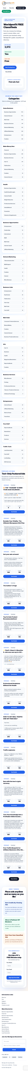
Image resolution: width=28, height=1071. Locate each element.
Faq (3, 999)
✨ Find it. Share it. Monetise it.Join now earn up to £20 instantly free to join (13, 652)
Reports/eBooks (5, 1031)
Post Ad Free (6, 11)
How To (3, 1025)
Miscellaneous (5, 1027)
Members (4, 1003)
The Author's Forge (10, 586)
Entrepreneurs (5, 1017)
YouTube (20, 1057)
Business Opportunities (7, 1011)
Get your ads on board (11, 554)
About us (4, 997)
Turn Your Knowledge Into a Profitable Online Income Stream (12, 816)
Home (4, 8)
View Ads (11, 8)
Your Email (9, 969)
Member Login (21, 8)
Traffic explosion (9, 750)
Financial (4, 1013)
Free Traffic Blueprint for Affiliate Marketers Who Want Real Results (13, 850)
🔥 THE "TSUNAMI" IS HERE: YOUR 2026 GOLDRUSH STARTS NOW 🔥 (13, 489)
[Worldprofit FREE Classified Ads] (14, 3)
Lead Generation (6, 1033)
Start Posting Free (10, 67)
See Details (14, 511)
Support (4, 1001)
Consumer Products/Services (9, 1023)
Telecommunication (6, 1019)
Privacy (15, 1065)
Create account (5, 1005)
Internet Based (5, 1029)
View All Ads (8, 71)
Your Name (9, 962)
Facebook (5, 1057)
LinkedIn (14, 1057)
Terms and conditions (7, 1065)
